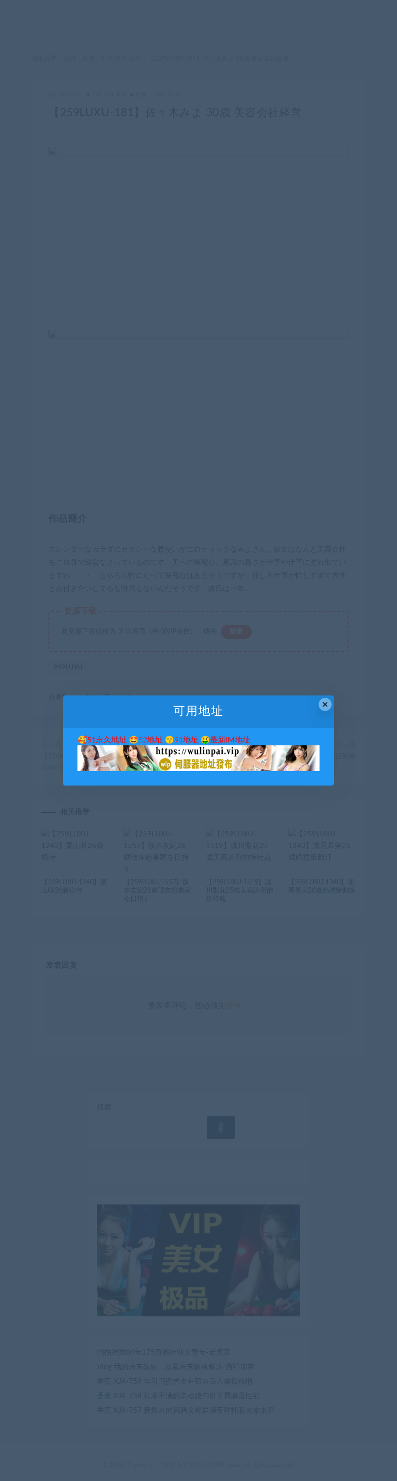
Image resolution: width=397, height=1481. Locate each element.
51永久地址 (107, 740)
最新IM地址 (230, 740)
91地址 (186, 740)
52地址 (150, 740)
